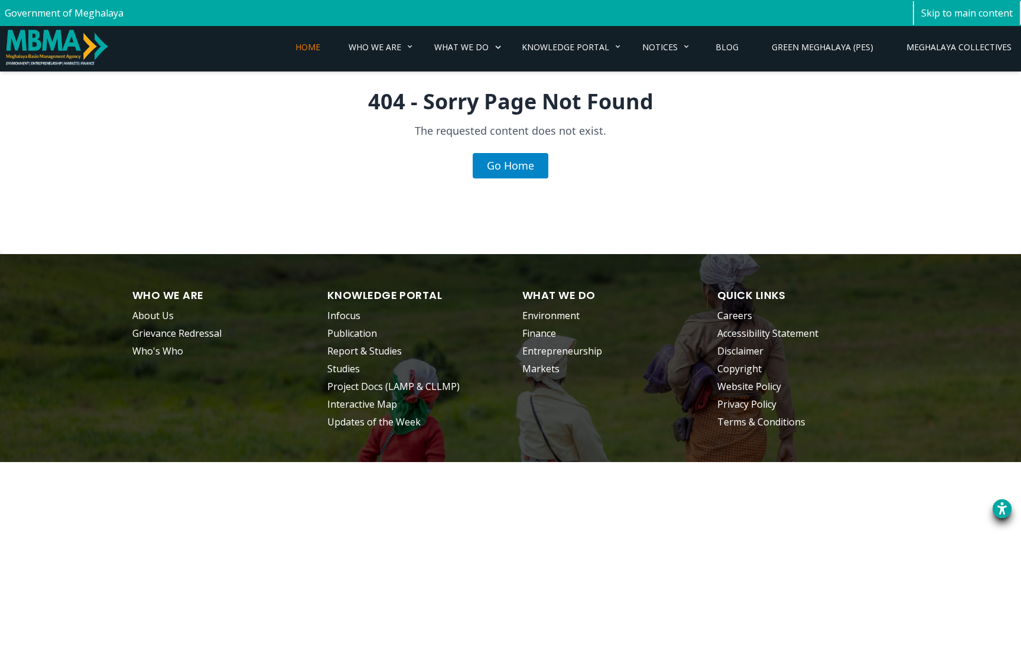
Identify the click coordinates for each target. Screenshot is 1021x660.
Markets (541, 368)
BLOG (727, 47)
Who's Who (157, 350)
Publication (352, 333)
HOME (307, 47)
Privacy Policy (746, 404)
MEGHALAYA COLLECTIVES (959, 47)
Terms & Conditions (761, 421)
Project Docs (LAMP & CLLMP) (393, 386)
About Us (153, 315)
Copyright (739, 368)
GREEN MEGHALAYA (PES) (822, 47)
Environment (551, 315)
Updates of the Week (374, 421)
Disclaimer (740, 350)
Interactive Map (362, 404)
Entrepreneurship (562, 350)
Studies (343, 368)
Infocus (343, 315)
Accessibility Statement (767, 333)
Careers (734, 315)
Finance (539, 333)
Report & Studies (364, 350)
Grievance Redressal (177, 333)
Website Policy (749, 386)
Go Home (510, 165)
